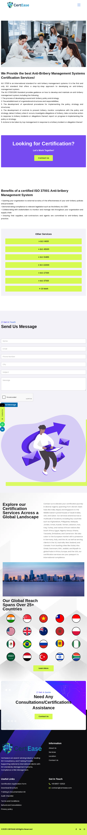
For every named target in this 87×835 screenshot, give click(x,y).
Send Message (9, 404)
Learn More (43, 668)
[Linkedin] (2, 429)
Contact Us (43, 716)
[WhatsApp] (2, 424)
